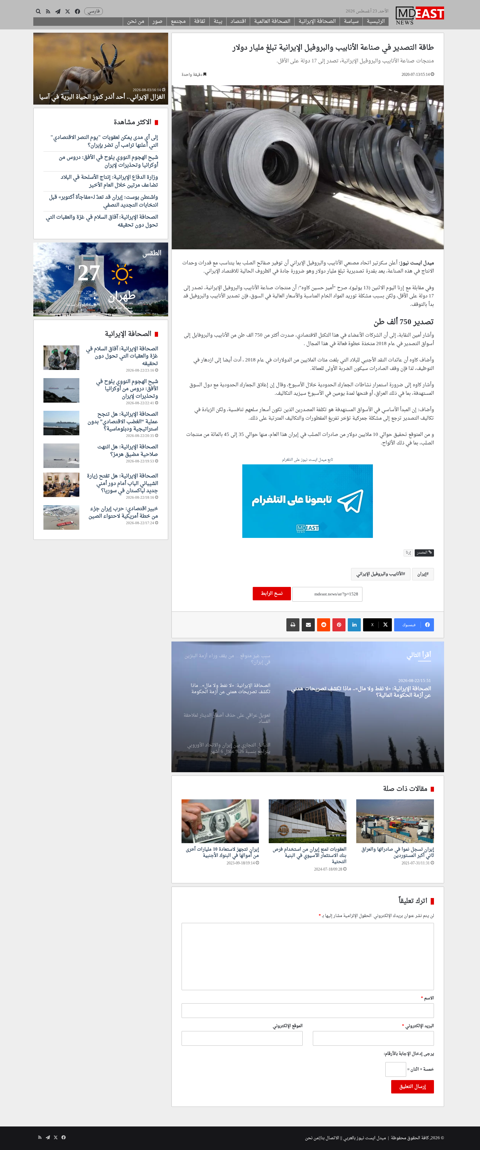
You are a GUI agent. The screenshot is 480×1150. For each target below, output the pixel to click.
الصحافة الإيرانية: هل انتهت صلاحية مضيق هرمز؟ (127, 450)
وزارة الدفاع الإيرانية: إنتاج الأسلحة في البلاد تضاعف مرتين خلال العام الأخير (109, 181)
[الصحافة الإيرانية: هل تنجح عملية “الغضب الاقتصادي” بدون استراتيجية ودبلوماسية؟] (61, 423)
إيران (421, 574)
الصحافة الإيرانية (317, 21)
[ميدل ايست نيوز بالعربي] (420, 16)
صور (157, 21)
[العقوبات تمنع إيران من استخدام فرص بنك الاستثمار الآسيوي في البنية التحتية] (307, 821)
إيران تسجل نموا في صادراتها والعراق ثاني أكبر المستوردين (397, 852)
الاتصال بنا (330, 1138)
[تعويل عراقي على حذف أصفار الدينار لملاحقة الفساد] (307, 707)
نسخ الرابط (272, 593)
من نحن (135, 21)
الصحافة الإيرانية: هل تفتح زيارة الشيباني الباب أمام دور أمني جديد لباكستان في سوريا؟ (122, 483)
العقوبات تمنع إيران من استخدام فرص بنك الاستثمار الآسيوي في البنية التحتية (309, 855)
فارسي (94, 11)
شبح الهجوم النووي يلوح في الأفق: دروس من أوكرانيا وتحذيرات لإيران (108, 161)
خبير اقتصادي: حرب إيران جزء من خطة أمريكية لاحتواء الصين (123, 512)
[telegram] (307, 502)
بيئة (218, 21)
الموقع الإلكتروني (288, 1026)
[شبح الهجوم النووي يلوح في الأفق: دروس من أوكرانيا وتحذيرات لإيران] (61, 390)
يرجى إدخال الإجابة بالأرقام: (409, 1054)
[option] (307, 707)
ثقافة (199, 21)
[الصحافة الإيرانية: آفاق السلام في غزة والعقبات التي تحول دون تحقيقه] (61, 357)
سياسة (351, 21)
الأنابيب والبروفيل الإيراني (379, 574)
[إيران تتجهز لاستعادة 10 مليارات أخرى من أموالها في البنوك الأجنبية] (220, 821)
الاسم (427, 998)
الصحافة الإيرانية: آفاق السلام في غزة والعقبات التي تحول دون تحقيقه (102, 221)
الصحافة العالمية (272, 21)
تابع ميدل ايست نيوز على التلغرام (307, 460)
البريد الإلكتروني (418, 1026)
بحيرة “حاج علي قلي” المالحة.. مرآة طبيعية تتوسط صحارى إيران (110, 93)
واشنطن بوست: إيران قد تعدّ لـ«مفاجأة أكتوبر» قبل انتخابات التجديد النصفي (103, 201)
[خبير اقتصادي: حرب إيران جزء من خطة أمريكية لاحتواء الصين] (61, 517)
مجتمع (178, 21)
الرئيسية (376, 21)
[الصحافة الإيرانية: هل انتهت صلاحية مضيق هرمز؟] (61, 455)
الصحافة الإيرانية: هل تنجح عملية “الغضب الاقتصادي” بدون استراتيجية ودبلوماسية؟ (123, 421)
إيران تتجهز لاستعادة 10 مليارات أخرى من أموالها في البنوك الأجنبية (222, 852)
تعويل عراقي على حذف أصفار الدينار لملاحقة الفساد (374, 691)
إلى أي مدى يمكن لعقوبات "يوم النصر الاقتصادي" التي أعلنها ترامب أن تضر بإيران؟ (104, 141)
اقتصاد (238, 21)
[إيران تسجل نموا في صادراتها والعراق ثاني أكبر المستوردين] (395, 821)
